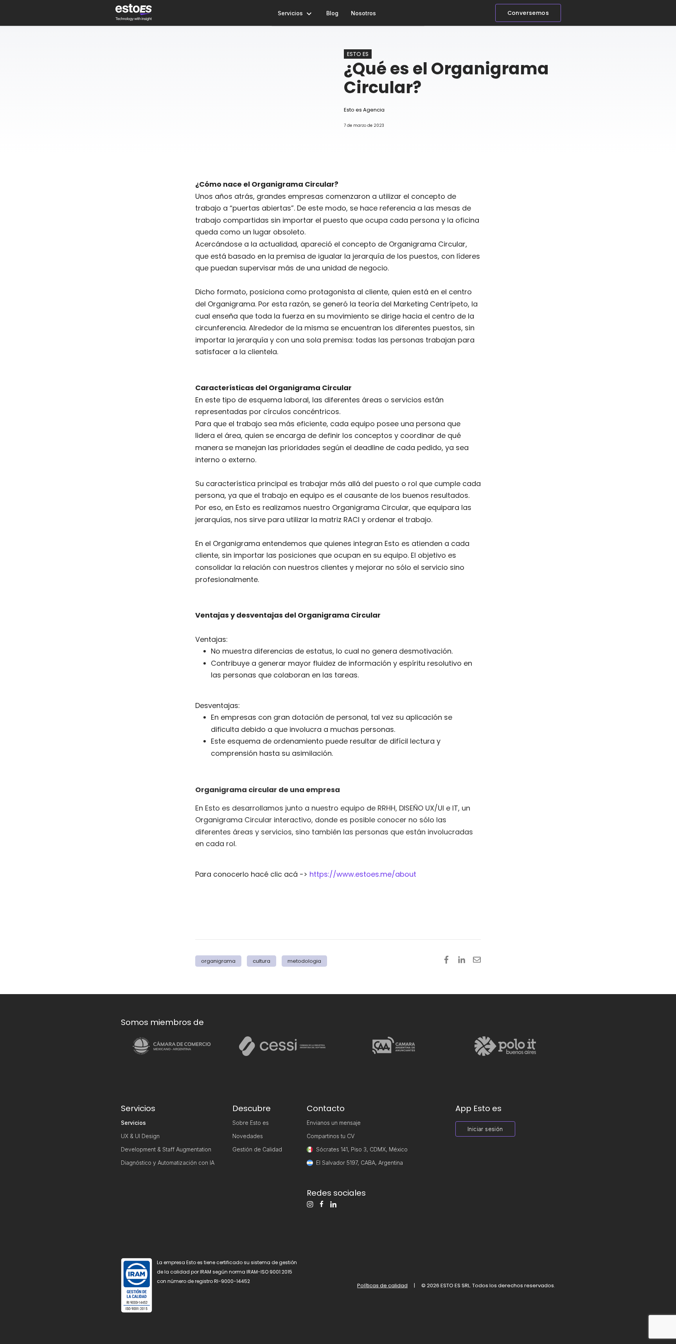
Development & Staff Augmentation (166, 1149)
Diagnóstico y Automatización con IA (167, 1162)
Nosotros (363, 13)
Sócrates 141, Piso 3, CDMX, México (362, 1149)
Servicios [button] (291, 13)
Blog (332, 13)
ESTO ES (358, 54)
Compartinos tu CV (330, 1136)
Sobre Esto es (250, 1122)
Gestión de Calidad (257, 1149)
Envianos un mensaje (334, 1122)
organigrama (218, 961)
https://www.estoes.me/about (362, 874)
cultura (261, 961)
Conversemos (528, 13)
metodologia (304, 961)
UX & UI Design (140, 1136)
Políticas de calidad (382, 1285)
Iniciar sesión (485, 1129)
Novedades (247, 1136)
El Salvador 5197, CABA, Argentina (359, 1162)
